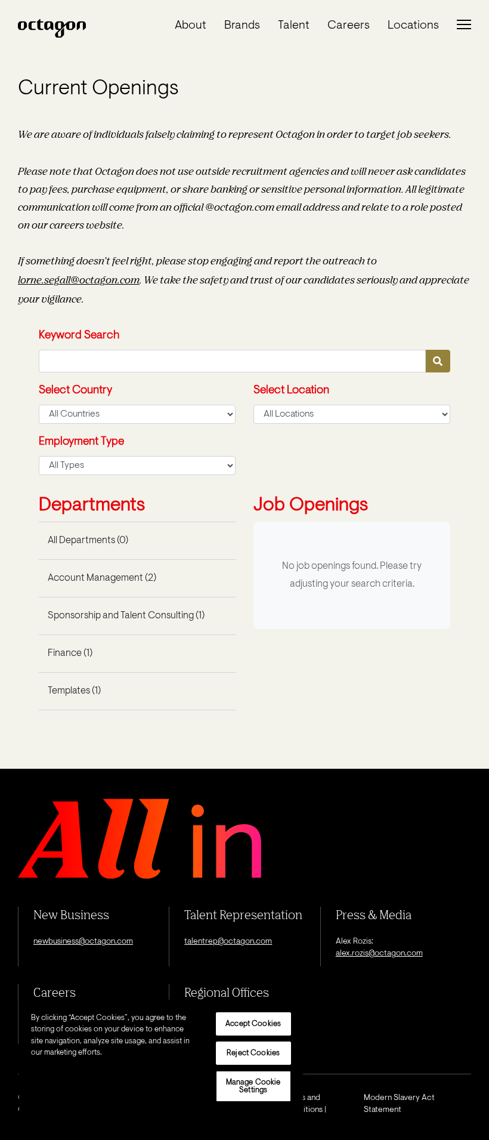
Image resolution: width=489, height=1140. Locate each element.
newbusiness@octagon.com (83, 942)
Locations (413, 26)
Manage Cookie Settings (253, 1086)
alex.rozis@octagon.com (379, 954)
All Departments (88, 541)
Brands (242, 26)
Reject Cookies (253, 1053)
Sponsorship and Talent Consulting (126, 616)
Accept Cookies (253, 1024)
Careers (348, 26)
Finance (70, 653)
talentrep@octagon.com (228, 942)
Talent (294, 26)
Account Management (102, 578)
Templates (74, 691)
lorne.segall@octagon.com (79, 279)
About (190, 26)
